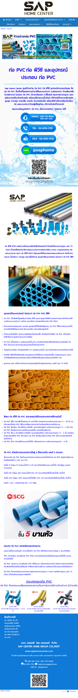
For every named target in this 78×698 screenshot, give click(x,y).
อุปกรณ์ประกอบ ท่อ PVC (44, 73)
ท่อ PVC (17, 70)
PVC (14, 246)
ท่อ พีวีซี (46, 88)
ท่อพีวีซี (7, 354)
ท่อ (30, 70)
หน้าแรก (3, 29)
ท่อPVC (27, 109)
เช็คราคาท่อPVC (47, 109)
